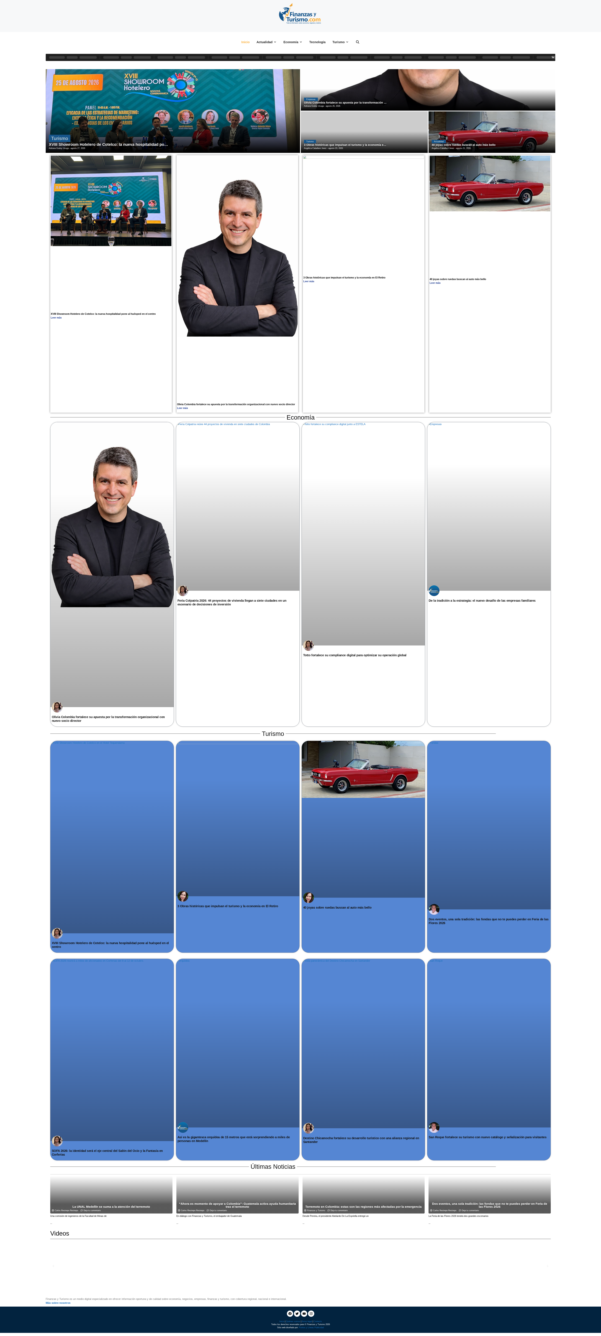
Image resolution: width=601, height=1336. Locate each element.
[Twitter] (297, 1314)
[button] (53, 1266)
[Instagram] (311, 1314)
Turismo (338, 42)
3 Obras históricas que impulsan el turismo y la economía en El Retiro (344, 277)
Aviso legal (307, 1321)
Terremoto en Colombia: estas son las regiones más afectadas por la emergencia (363, 1206)
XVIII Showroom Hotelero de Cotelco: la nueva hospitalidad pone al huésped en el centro (103, 314)
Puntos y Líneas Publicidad (311, 1327)
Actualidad (264, 42)
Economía (290, 42)
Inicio (245, 42)
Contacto (318, 1321)
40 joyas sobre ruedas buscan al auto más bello (458, 279)
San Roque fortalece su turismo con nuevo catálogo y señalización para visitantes (487, 1137)
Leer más (56, 317)
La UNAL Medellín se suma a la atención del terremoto (111, 1206)
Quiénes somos (293, 1321)
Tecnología (317, 42)
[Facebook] (290, 1314)
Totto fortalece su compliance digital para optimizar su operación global (354, 655)
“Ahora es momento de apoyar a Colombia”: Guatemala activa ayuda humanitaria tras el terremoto (237, 1205)
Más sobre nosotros (58, 1302)
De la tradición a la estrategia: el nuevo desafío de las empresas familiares (482, 600)
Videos (59, 1233)
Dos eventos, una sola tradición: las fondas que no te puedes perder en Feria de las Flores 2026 (489, 1205)
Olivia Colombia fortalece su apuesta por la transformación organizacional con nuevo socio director (236, 404)
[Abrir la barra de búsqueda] (357, 42)
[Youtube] (304, 1314)
